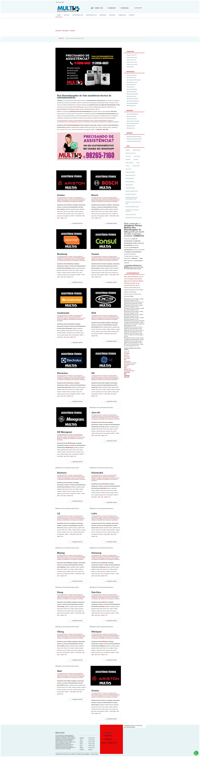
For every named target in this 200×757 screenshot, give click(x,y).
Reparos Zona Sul (131, 59)
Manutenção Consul (132, 118)
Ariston (71, 107)
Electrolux (92, 109)
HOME (59, 15)
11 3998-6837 (111, 8)
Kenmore (113, 107)
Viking (108, 107)
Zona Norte (127, 353)
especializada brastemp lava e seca (134, 217)
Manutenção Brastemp (132, 114)
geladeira (128, 150)
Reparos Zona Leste (132, 62)
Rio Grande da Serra (129, 370)
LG (93, 107)
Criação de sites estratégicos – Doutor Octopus (87, 754)
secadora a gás (136, 165)
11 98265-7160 (98, 8)
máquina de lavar (129, 162)
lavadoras (136, 159)
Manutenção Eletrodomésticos (134, 139)
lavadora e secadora (130, 172)
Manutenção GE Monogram (134, 80)
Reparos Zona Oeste (132, 64)
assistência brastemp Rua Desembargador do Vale (131, 198)
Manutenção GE (131, 125)
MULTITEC (66, 15)
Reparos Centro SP (131, 55)
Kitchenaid (59, 109)
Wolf (69, 109)
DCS (75, 107)
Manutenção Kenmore (132, 98)
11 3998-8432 (124, 8)
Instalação (72, 30)
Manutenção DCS (131, 77)
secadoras (128, 159)
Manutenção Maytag (132, 89)
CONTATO (131, 15)
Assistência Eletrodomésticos (134, 136)
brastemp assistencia (130, 175)
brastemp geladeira (130, 181)
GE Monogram (80, 107)
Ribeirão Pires (127, 369)
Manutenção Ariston (132, 75)
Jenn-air (86, 107)
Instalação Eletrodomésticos (134, 141)
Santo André (127, 361)
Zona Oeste (127, 358)
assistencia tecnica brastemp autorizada (132, 210)
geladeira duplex (136, 150)
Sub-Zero (104, 107)
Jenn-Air (95, 412)
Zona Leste (127, 356)
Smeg (100, 107)
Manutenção (65, 30)
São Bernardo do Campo (130, 363)
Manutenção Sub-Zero (132, 94)
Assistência (58, 30)
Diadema (126, 366)
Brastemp (73, 109)
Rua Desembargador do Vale (75, 125)
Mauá (125, 367)
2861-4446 (63, 277)
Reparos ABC (130, 66)
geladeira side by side (130, 153)
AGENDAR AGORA (76, 223)
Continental (87, 109)
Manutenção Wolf (131, 105)
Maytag (96, 107)
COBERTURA (122, 15)
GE (96, 109)
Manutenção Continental (133, 121)
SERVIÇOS (112, 15)
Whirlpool (65, 109)
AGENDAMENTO (137, 8)
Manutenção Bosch (131, 116)
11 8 (98, 129)
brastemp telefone (130, 178)
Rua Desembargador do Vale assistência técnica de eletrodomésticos (84, 96)
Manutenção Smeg (131, 91)
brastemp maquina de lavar (132, 191)
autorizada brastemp (130, 188)
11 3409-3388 (77, 216)
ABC (125, 359)
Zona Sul (126, 355)
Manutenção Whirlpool (132, 103)
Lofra (90, 107)
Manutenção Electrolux (132, 123)
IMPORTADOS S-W (91, 15)
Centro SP (126, 352)
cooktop (127, 165)
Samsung (96, 552)
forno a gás (128, 156)
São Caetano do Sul (129, 364)
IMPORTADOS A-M (78, 15)
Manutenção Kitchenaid (133, 101)
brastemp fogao (129, 184)
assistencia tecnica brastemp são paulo (133, 202)
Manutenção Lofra (131, 84)
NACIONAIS (103, 15)
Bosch (77, 109)
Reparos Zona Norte (132, 57)
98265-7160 (64, 218)
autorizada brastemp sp (131, 194)
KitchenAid (97, 472)
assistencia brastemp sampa (132, 206)
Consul (81, 109)
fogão (138, 162)
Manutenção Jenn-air (132, 82)
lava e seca (128, 169)
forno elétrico (137, 156)
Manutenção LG (131, 87)
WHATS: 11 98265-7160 (108, 743)
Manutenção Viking (131, 96)
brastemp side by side (131, 214)
